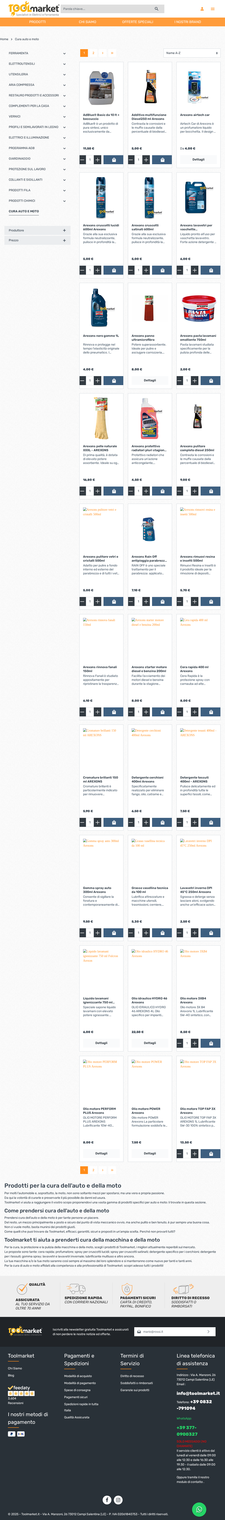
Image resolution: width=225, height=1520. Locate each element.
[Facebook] (107, 1500)
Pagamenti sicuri (75, 1397)
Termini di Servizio (132, 1360)
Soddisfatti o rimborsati (136, 1383)
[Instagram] (118, 1500)
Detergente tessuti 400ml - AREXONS (194, 779)
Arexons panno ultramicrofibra (143, 338)
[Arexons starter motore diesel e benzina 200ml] (150, 640)
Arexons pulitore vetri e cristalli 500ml (100, 559)
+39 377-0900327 (187, 1431)
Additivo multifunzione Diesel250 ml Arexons (149, 117)
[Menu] (212, 8)
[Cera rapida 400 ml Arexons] (198, 640)
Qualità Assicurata (76, 1417)
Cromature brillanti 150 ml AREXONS (100, 779)
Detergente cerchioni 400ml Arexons (147, 779)
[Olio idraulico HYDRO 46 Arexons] (150, 971)
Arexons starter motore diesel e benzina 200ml (149, 669)
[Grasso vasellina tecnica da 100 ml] (150, 861)
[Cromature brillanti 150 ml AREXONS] (101, 750)
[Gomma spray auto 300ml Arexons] (101, 861)
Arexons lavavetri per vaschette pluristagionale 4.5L (196, 227)
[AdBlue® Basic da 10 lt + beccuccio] (101, 88)
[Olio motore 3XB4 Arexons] (198, 971)
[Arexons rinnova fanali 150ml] (101, 640)
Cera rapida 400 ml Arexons (194, 669)
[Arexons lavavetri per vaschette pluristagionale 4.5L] (198, 198)
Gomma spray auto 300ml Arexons (97, 890)
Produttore (16, 230)
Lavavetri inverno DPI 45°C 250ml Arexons (196, 890)
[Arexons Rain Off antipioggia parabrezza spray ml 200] (150, 529)
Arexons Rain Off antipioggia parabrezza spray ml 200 (149, 559)
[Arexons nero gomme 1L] (101, 308)
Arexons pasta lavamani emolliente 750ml (198, 338)
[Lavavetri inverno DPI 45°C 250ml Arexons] (198, 861)
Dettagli (198, 159)
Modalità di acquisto (78, 1376)
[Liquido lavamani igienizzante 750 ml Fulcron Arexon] (101, 971)
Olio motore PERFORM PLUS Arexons (99, 1111)
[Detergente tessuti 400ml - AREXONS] (198, 750)
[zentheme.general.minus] (82, 159)
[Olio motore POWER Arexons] (150, 1081)
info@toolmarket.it (198, 1393)
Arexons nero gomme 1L (101, 336)
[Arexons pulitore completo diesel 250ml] (198, 419)
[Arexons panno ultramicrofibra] (150, 308)
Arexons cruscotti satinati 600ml (145, 227)
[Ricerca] (157, 8)
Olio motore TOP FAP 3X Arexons (197, 1111)
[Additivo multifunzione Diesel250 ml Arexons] (150, 88)
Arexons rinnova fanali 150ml (100, 669)
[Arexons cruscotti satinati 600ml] (150, 198)
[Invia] (209, 1331)
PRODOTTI (37, 22)
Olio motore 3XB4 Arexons (193, 1000)
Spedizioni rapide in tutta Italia (81, 1407)
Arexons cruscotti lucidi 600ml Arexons (101, 227)
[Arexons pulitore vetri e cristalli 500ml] (101, 529)
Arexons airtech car (195, 115)
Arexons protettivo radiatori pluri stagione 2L (149, 448)
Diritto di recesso (132, 1376)
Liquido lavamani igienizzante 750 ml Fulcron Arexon (97, 1000)
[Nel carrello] (114, 159)
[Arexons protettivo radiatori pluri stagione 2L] (150, 419)
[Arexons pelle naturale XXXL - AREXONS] (101, 419)
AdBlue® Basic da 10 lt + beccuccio (101, 117)
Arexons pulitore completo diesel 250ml (197, 448)
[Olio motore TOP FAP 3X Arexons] (198, 1081)
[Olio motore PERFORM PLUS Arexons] (101, 1081)
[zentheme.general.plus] (97, 159)
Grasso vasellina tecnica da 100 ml (150, 890)
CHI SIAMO (87, 22)
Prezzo (13, 240)
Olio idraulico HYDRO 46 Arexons (149, 1000)
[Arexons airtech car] (198, 88)
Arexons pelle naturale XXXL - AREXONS (100, 448)
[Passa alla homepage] (34, 9)
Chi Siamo (15, 1368)
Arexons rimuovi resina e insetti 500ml (197, 559)
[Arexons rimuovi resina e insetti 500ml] (198, 529)
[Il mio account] (202, 8)
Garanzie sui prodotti (134, 1390)
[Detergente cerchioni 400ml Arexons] (150, 750)
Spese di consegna (77, 1390)
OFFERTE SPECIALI (137, 22)
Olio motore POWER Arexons (146, 1111)
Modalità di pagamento (80, 1383)
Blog (11, 1375)
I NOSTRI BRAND (187, 22)
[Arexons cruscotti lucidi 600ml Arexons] (101, 198)
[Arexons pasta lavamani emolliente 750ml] (198, 308)
